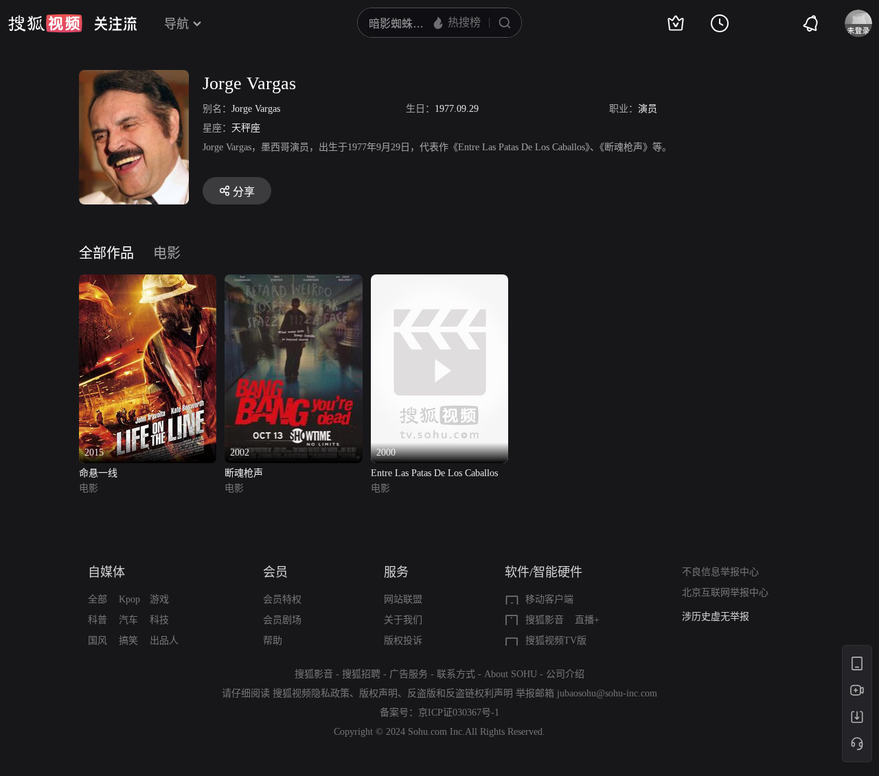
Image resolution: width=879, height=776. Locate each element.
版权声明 (378, 693)
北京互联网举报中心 (725, 592)
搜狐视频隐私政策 (311, 693)
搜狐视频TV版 (555, 640)
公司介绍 (565, 674)
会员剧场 (282, 620)
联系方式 (456, 674)
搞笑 (128, 640)
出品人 (164, 640)
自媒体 (106, 572)
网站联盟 (403, 599)
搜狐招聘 (361, 674)
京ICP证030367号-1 (458, 712)
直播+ (587, 620)
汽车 (128, 620)
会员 (275, 572)
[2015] (147, 282)
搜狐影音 (544, 620)
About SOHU (510, 674)
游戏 (159, 599)
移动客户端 (549, 599)
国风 (97, 640)
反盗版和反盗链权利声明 (460, 693)
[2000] (439, 282)
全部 (97, 599)
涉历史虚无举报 (715, 616)
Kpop (129, 599)
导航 (176, 24)
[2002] (293, 282)
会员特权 (282, 599)
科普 (97, 620)
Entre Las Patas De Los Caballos (434, 473)
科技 (159, 620)
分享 (244, 192)
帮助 (272, 640)
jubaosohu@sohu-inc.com (607, 693)
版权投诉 (403, 640)
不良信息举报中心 (720, 572)
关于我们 (403, 620)
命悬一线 (98, 473)
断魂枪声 (244, 473)
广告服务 (408, 674)
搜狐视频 (45, 23)
